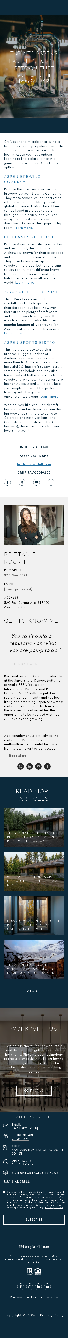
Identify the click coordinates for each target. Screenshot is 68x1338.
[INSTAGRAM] (20, 766)
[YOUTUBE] (38, 766)
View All (34, 991)
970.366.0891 (15, 575)
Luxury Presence (44, 1297)
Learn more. (23, 227)
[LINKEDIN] (29, 766)
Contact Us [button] (34, 1091)
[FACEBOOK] (47, 766)
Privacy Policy (54, 1208)
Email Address (16, 1181)
